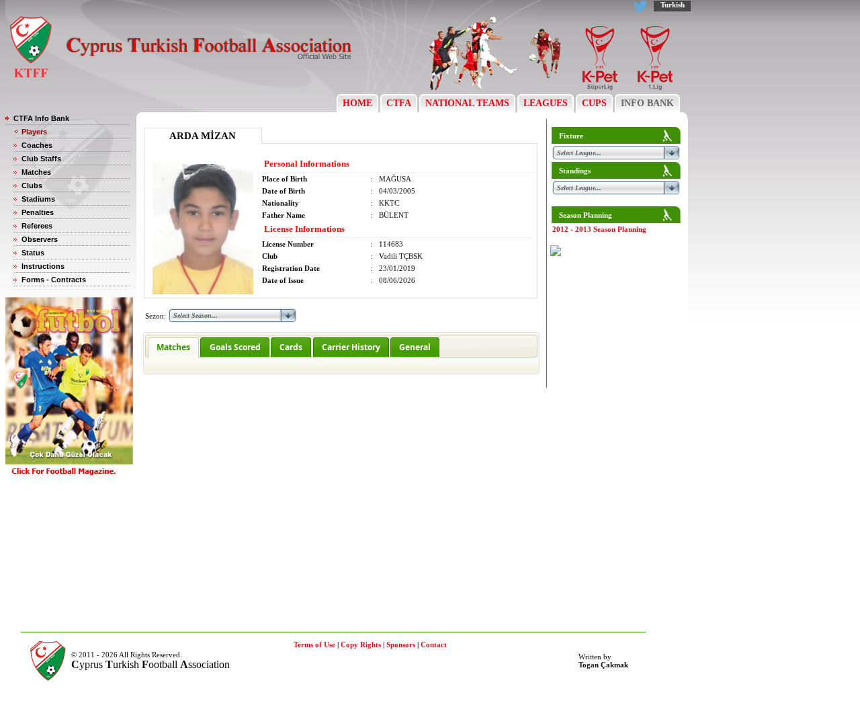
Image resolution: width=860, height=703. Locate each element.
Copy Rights (361, 644)
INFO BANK (647, 103)
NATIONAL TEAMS (467, 103)
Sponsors (400, 644)
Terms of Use (314, 644)
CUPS (594, 103)
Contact (434, 644)
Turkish (672, 5)
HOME (357, 103)
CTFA (399, 103)
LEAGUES (545, 103)
